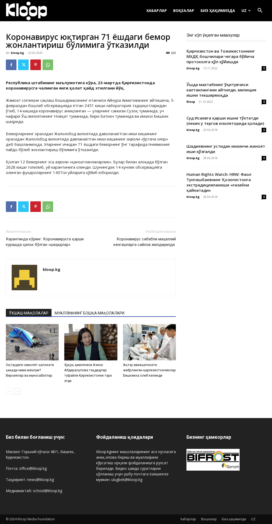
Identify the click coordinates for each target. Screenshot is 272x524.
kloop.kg (17, 53)
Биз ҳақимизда (218, 10)
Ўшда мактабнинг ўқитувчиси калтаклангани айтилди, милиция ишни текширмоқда (221, 90)
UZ (243, 10)
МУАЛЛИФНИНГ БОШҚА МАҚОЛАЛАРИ (89, 313)
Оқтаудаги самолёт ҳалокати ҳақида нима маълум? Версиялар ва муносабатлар (30, 370)
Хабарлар (156, 10)
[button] (259, 11)
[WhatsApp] (47, 64)
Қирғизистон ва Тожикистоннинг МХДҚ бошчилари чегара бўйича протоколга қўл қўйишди (220, 56)
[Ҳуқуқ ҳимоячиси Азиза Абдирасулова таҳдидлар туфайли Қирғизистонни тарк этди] (90, 342)
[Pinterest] (35, 64)
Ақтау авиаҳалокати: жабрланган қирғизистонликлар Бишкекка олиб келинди (149, 370)
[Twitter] (23, 64)
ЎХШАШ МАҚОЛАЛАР (28, 313)
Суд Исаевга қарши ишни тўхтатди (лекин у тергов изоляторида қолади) (225, 120)
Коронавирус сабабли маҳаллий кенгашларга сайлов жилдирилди (144, 242)
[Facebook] (11, 64)
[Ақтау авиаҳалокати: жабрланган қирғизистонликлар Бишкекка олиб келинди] (149, 342)
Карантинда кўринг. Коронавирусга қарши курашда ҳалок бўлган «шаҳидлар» (45, 242)
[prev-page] (9, 391)
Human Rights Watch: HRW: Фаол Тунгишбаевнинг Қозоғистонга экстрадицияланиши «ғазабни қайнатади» (218, 182)
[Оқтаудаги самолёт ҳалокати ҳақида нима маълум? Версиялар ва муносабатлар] (32, 342)
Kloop (190, 102)
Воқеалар (183, 10)
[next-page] (17, 391)
